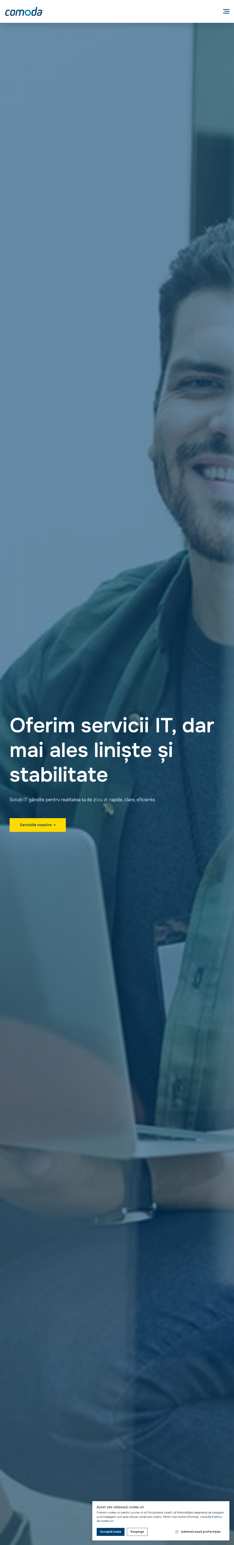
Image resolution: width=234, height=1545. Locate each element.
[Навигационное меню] (226, 11)
